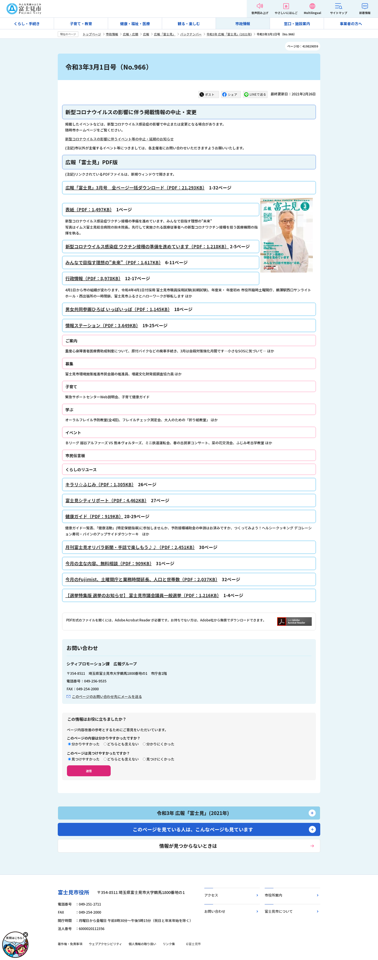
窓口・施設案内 (297, 23)
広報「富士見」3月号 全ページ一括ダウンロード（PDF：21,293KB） (135, 187)
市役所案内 (273, 895)
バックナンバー (191, 34)
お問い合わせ (214, 911)
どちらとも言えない (123, 744)
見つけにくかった (160, 759)
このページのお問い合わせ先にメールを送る (107, 696)
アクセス (211, 895)
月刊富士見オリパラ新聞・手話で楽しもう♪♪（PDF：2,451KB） (130, 547)
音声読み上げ (259, 13)
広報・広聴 (130, 34)
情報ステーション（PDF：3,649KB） (101, 325)
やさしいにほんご (286, 13)
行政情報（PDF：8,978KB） (93, 278)
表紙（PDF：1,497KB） (88, 209)
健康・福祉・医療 (135, 23)
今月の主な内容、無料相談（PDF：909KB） (108, 563)
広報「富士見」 (164, 34)
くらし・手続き (27, 23)
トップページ (92, 34)
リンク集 (169, 944)
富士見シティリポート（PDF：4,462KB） (106, 500)
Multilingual (312, 13)
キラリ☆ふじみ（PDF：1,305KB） (99, 484)
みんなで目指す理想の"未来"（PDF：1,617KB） (113, 262)
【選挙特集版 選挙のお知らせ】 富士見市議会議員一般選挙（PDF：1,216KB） (142, 595)
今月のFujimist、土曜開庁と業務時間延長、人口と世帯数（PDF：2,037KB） (141, 579)
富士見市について (279, 911)
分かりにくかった (160, 744)
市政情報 (242, 23)
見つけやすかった (86, 759)
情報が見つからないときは (188, 845)
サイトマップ (338, 13)
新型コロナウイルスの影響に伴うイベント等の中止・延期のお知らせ (119, 139)
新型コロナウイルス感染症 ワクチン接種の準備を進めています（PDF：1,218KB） (147, 246)
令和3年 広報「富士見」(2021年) (229, 34)
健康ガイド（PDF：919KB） (94, 516)
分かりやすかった (86, 744)
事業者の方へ (351, 23)
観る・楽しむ (189, 23)
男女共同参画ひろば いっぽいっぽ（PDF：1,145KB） (117, 309)
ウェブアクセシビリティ (105, 944)
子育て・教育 (81, 23)
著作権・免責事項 (70, 944)
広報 (146, 34)
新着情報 (365, 13)
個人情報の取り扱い (142, 944)
